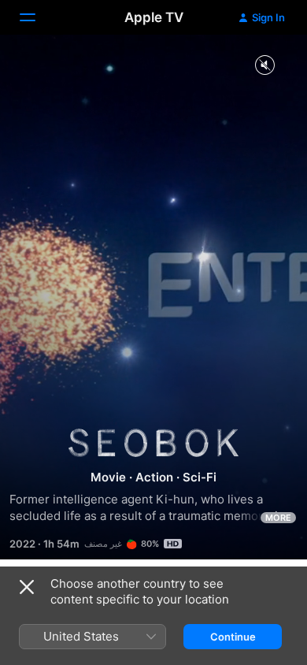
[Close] (27, 587)
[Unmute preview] (264, 66)
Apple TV (153, 17)
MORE (278, 517)
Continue (233, 636)
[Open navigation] (37, 17)
